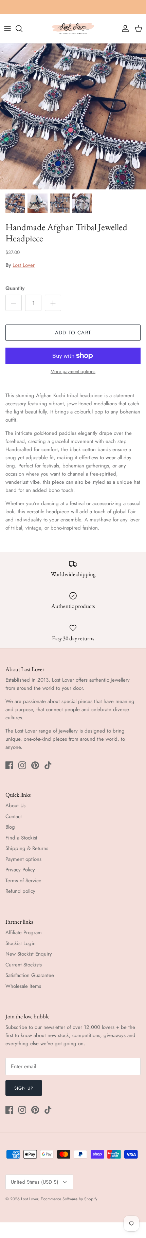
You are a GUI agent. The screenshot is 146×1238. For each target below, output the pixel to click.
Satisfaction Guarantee (29, 975)
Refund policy (20, 891)
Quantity (14, 288)
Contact (13, 816)
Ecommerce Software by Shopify (69, 1199)
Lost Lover (24, 265)
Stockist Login (20, 943)
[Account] (123, 28)
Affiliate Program (23, 932)
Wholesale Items (23, 986)
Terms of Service (23, 880)
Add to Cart (73, 332)
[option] (73, 116)
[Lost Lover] (73, 29)
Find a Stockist (21, 838)
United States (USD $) (34, 1182)
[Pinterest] (35, 765)
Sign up (23, 1088)
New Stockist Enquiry (28, 954)
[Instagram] (22, 765)
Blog (10, 827)
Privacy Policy (20, 869)
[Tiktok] (48, 765)
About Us (15, 805)
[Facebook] (9, 765)
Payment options (23, 859)
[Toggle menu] (7, 28)
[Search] (22, 28)
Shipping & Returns (26, 848)
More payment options (73, 371)
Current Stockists (23, 964)
